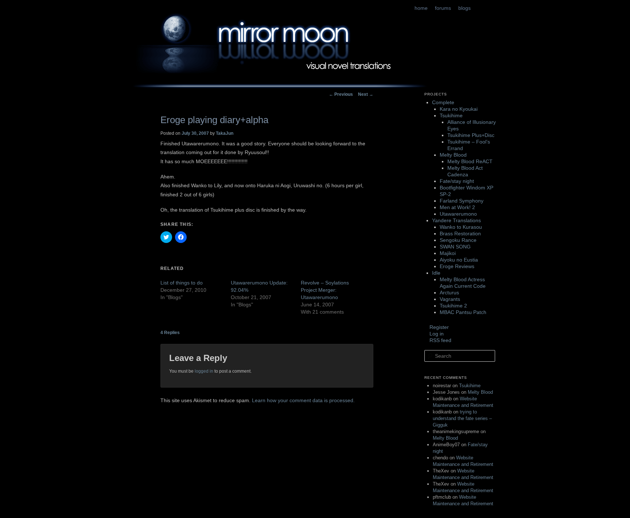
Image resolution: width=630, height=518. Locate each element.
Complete (443, 102)
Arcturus (449, 292)
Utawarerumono (458, 214)
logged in (204, 371)
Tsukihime (451, 115)
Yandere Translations (456, 220)
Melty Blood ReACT (470, 161)
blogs (464, 8)
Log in (436, 334)
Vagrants (450, 299)
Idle (436, 273)
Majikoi (448, 253)
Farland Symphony (461, 201)
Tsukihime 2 (453, 306)
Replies (170, 332)
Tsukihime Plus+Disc (470, 135)
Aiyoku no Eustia (459, 260)
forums (443, 8)
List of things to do (181, 283)
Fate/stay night (457, 181)
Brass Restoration (460, 233)
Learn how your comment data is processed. (303, 400)
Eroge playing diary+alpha (214, 119)
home (421, 8)
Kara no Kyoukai (459, 109)
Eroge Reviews (457, 266)
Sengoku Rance (458, 240)
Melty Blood (453, 155)
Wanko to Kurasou (461, 227)
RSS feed (440, 340)
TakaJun (224, 133)
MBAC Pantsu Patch (463, 312)
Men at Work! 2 (457, 207)
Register (439, 327)
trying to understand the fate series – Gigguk (462, 418)
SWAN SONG (455, 247)
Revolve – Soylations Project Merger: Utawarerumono (325, 290)
